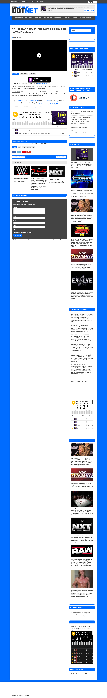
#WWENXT (48, 100)
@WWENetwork (48, 102)
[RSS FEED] (94, 1)
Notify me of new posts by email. (23, 232)
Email (15, 220)
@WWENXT (20, 100)
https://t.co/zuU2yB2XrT (52, 103)
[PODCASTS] (96, 1)
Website (15, 225)
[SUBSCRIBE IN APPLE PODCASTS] (39, 81)
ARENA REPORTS (47, 18)
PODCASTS (67, 18)
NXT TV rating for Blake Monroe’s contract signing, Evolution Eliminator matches (56, 181)
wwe (24, 147)
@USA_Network (33, 100)
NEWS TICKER (24, 73)
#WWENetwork (41, 103)
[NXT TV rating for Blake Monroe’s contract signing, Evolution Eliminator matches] (57, 176)
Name (14, 216)
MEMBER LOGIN (25, 1)
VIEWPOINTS (58, 18)
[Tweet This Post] (19, 152)
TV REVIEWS (28, 18)
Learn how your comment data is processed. (48, 240)
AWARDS (42, 1)
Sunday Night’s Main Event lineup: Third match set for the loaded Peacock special (69, 7)
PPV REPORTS (37, 18)
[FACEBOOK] (91, 1)
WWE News (32, 73)
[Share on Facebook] (14, 152)
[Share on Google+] (28, 152)
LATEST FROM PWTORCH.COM (79, 309)
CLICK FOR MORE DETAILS (79, 127)
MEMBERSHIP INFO (15, 1)
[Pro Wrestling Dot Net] (25, 9)
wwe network (31, 147)
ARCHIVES (74, 18)
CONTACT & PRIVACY (85, 18)
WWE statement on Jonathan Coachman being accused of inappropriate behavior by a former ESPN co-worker (21, 179)
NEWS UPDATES (19, 18)
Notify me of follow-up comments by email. (26, 229)
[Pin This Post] (24, 152)
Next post (60, 157)
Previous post (20, 157)
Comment (16, 207)
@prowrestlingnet (42, 83)
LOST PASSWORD (34, 1)
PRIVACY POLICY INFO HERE (39, 143)
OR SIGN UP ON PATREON (78, 132)
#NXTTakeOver (57, 102)
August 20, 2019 (38, 107)
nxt (19, 147)
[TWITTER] (89, 1)
